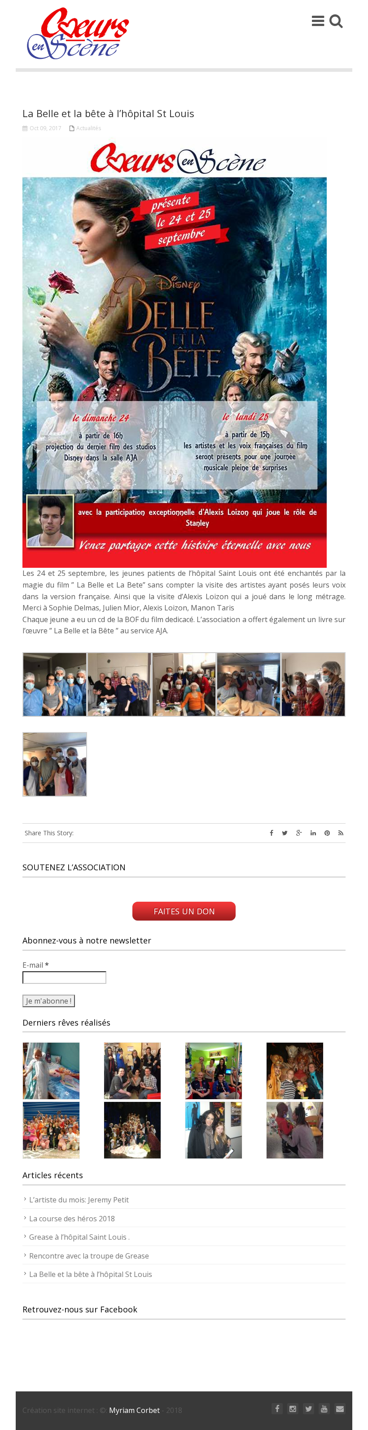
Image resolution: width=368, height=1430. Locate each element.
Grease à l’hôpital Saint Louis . (79, 1237)
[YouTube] (324, 1408)
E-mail (35, 965)
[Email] (340, 1408)
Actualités (88, 128)
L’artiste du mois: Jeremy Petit (79, 1200)
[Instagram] (292, 1408)
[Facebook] (277, 1408)
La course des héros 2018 (72, 1219)
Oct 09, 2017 (45, 128)
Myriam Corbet (133, 1410)
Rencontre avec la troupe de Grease (89, 1256)
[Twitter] (308, 1408)
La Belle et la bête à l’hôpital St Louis (90, 1274)
